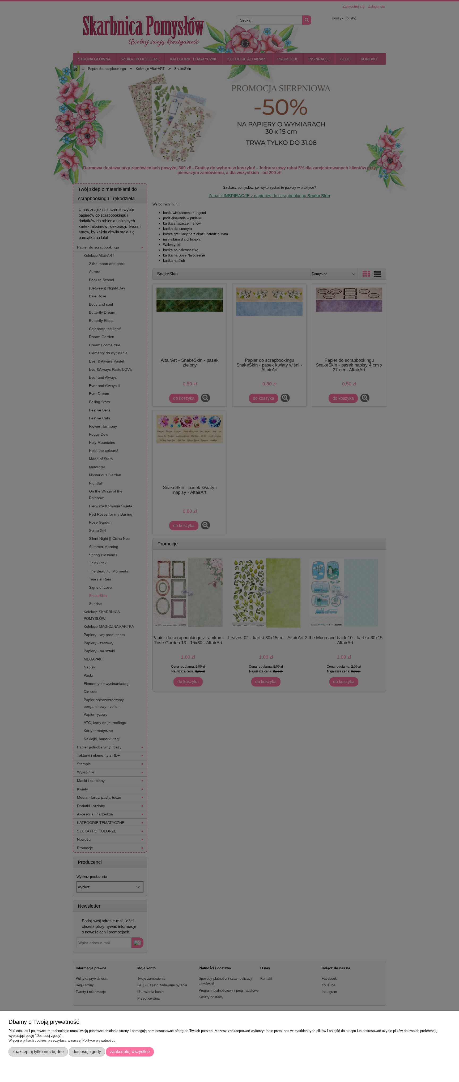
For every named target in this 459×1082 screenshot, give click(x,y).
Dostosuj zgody (87, 1051)
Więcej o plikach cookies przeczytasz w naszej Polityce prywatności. (61, 1040)
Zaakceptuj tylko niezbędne (38, 1051)
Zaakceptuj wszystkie (130, 1051)
